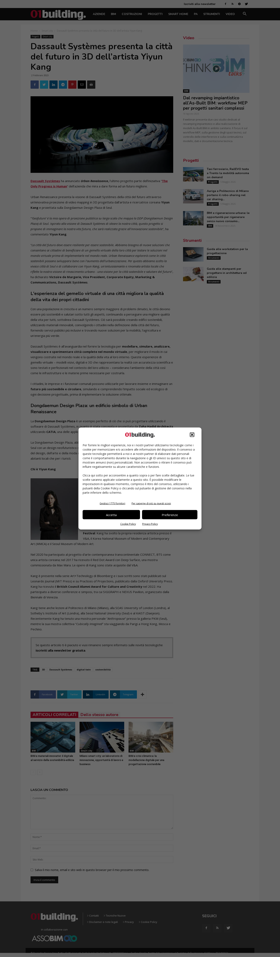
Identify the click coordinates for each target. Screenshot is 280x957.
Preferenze (170, 515)
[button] (192, 435)
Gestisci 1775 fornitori (112, 503)
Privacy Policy (150, 524)
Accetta (111, 515)
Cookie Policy (128, 524)
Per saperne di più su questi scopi (151, 503)
